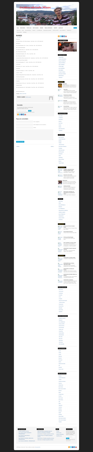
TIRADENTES (69, 30)
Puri (59, 365)
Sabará (60, 126)
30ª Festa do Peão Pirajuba (68, 237)
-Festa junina (61, 304)
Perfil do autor (28, 97)
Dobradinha (65, 83)
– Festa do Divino (62, 302)
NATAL (23, 30)
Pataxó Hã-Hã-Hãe (62, 363)
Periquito (60, 414)
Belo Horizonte (61, 137)
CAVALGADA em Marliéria (68, 279)
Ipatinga (60, 375)
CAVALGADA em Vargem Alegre (69, 257)
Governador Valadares (62, 146)
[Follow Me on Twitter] (19, 114)
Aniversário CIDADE (62, 73)
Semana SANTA (19, 32)
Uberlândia (61, 157)
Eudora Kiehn (40, 438)
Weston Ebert (40, 433)
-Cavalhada (61, 293)
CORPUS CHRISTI (56, 30)
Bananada (65, 100)
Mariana (60, 121)
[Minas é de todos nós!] (46, 25)
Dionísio (60, 396)
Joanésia (60, 407)
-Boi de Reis (61, 289)
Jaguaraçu (60, 405)
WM (19, 37)
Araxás (60, 352)
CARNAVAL (25, 32)
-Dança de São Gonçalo (63, 300)
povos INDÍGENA (62, 68)
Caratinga (60, 148)
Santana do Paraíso (62, 381)
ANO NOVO (19, 30)
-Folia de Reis (61, 306)
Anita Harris (40, 439)
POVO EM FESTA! (62, 167)
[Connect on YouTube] (25, 114)
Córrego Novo (61, 394)
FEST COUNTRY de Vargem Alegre (70, 242)
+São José (60, 338)
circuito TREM (61, 66)
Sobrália (60, 421)
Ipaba (60, 403)
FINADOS (33, 30)
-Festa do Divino (61, 325)
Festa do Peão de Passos (68, 231)
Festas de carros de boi (68, 174)
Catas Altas (61, 115)
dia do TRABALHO (63, 30)
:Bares (21, 93)
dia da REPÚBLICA (28, 30)
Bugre (60, 392)
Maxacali (60, 356)
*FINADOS (60, 320)
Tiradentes (60, 130)
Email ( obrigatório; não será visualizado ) (39, 124)
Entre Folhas (61, 399)
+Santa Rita (61, 331)
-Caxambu (60, 295)
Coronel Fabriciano (62, 139)
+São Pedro (61, 342)
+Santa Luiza (61, 329)
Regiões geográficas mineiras (24, 431)
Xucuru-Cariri (61, 369)
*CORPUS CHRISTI (62, 318)
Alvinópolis (60, 153)
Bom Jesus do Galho (62, 388)
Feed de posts (58, 432)
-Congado (60, 298)
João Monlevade (61, 150)
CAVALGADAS (61, 255)
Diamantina (61, 119)
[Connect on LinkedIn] (23, 114)
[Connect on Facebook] (21, 114)
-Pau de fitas (61, 309)
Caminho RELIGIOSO (62, 59)
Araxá (60, 155)
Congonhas (61, 117)
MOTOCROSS (61, 75)
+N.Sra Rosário (61, 327)
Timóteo (60, 142)
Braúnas (60, 390)
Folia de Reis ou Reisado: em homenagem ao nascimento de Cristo (69, 192)
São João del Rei (62, 128)
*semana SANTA (61, 323)
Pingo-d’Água (61, 416)
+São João (60, 336)
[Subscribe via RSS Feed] (18, 114)
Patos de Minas (61, 159)
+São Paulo (61, 340)
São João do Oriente (62, 418)
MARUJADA (65, 180)
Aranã (60, 350)
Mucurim (60, 358)
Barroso (60, 161)
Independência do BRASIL (47, 30)
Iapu (59, 401)
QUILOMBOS (61, 70)
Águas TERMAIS (61, 64)
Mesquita (60, 410)
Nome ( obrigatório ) (36, 121)
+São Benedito (61, 334)
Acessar (57, 431)
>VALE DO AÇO (61, 144)
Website (34, 127)
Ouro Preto (24, 93)
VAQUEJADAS (61, 224)
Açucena (60, 383)
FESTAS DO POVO (67, 186)
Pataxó (60, 361)
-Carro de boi (61, 291)
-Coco (60, 296)
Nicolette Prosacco (41, 435)
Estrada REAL (61, 57)
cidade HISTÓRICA (62, 62)
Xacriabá (60, 367)
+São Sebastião (61, 344)
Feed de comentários (60, 434)
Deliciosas (61, 81)
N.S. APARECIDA (39, 30)
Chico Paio (65, 89)
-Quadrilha (60, 311)
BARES (19, 36)
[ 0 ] (17, 37)
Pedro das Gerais (41, 431)
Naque (60, 412)
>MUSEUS (60, 77)
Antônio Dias (61, 385)
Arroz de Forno (66, 106)
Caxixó (60, 354)
